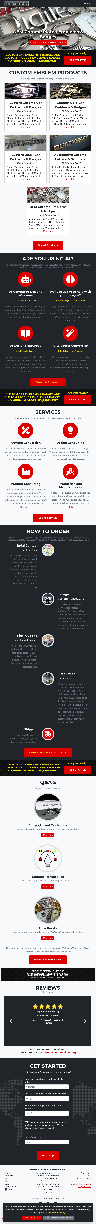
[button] (7, 25)
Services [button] (8, 1178)
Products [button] (8, 1176)
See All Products (48, 245)
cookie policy (58, 1212)
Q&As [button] (7, 1184)
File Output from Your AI (70, 351)
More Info (25, 127)
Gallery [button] (7, 1181)
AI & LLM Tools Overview (25, 351)
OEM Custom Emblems (48, 1184)
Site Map (48, 1192)
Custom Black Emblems (48, 1178)
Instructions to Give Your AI (26, 300)
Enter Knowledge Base (48, 959)
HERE (70, 506)
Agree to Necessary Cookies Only (58, 1217)
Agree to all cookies (31, 1217)
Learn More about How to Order (48, 752)
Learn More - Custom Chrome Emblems (48, 42)
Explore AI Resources (48, 382)
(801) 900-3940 (84, 1187)
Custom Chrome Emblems (48, 1173)
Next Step (48, 1155)
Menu (85, 3)
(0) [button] (9, 1190)
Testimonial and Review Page (58, 1052)
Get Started (77, 60)
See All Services (48, 518)
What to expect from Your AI (70, 300)
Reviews (48, 1189)
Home (7, 1173)
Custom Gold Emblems (48, 1176)
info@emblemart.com (81, 1184)
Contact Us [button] (9, 1187)
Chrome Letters (48, 1181)
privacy (43, 1212)
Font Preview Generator (48, 1187)
